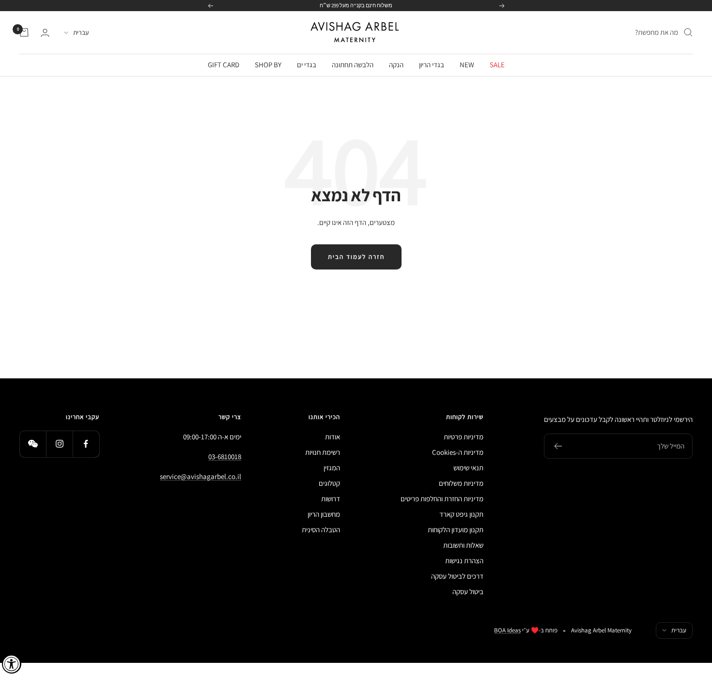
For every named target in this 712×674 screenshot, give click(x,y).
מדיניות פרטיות (463, 436)
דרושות (330, 498)
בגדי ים (306, 64)
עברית (81, 32)
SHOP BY (268, 64)
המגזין (332, 467)
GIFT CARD (223, 64)
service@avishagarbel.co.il (200, 476)
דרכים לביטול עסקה (457, 576)
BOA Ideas (507, 630)
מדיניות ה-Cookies (457, 452)
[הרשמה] (558, 446)
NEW (467, 64)
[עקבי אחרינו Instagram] (59, 444)
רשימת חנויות (322, 452)
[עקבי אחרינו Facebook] (86, 444)
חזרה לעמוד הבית (356, 257)
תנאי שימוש (468, 467)
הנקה (396, 64)
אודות (332, 436)
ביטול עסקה (467, 591)
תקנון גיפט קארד (461, 514)
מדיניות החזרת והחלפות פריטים (442, 498)
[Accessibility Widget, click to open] (11, 664)
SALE (497, 64)
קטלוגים (329, 483)
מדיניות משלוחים (461, 483)
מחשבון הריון (324, 514)
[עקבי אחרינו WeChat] (32, 444)
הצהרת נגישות (464, 560)
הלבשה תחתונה (352, 64)
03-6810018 (224, 456)
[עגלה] (24, 32)
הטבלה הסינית (321, 529)
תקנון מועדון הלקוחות (455, 529)
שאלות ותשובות (463, 545)
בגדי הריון (431, 64)
